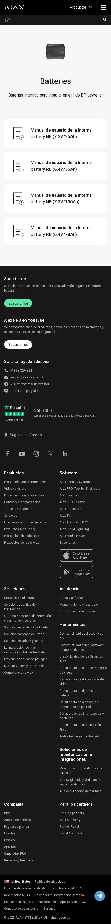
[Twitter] (50, 453)
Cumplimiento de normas (78, 611)
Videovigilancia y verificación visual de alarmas (80, 782)
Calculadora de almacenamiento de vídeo (83, 670)
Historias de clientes (19, 598)
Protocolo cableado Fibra (21, 536)
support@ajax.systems (26, 377)
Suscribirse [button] (18, 345)
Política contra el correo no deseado (30, 902)
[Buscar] (105, 20)
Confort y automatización (22, 502)
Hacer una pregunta (25, 391)
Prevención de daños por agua (25, 659)
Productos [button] (78, 7)
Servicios (10, 515)
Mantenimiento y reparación (80, 604)
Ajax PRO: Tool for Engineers (80, 488)
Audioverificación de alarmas (80, 791)
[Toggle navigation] (104, 7)
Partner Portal (69, 827)
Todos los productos (18, 509)
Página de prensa (16, 827)
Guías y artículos (72, 598)
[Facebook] (7, 453)
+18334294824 (21, 370)
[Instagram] (36, 453)
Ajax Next (11, 847)
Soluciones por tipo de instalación (20, 607)
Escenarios (68, 542)
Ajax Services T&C (73, 902)
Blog (7, 813)
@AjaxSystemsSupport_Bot (29, 384)
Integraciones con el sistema (25, 522)
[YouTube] (22, 453)
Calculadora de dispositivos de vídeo (82, 681)
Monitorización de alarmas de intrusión (81, 770)
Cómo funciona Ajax (18, 672)
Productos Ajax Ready (20, 529)
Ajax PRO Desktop (72, 502)
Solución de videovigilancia (23, 641)
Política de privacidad (50, 882)
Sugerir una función (26, 435)
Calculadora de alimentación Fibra (80, 727)
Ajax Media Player (72, 536)
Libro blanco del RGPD (67, 888)
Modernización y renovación (24, 666)
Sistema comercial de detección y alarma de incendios (27, 618)
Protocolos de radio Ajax (21, 542)
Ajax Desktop (69, 495)
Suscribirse (18, 303)
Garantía (49, 909)
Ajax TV (65, 515)
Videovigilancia (15, 488)
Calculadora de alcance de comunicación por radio (79, 704)
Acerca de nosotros (18, 820)
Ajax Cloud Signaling (74, 529)
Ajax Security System (75, 482)
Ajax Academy (70, 820)
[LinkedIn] (65, 453)
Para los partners (72, 813)
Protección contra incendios (24, 495)
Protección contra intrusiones (25, 482)
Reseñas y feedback (18, 860)
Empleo (9, 840)
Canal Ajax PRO (15, 853)
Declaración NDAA (17, 895)
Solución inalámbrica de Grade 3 (27, 627)
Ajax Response (70, 509)
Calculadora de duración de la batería (81, 693)
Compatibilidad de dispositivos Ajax (81, 636)
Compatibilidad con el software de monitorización (82, 647)
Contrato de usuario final (21, 909)
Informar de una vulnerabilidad (25, 888)
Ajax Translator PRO (74, 522)
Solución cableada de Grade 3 (25, 634)
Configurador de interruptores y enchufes (82, 716)
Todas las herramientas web (80, 736)
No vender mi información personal (60, 895)
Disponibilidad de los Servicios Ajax (81, 659)
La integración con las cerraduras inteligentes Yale (24, 650)
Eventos (10, 833)
